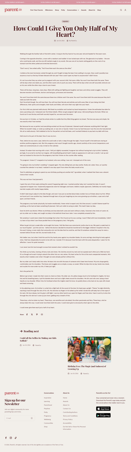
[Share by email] (42, 314)
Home (65, 398)
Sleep (57, 10)
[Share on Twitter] (32, 314)
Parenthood (48, 405)
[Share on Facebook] (27, 314)
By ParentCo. (73, 41)
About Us (92, 10)
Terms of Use (59, 445)
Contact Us (67, 408)
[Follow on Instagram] (10, 438)
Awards (83, 10)
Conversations (72, 10)
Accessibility (67, 423)
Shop (99, 10)
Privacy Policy (68, 419)
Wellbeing (47, 419)
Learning (47, 401)
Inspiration (65, 21)
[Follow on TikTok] (15, 438)
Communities (48, 423)
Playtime (47, 408)
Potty (63, 10)
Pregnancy (47, 416)
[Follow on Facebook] (6, 438)
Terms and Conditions (70, 416)
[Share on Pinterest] (37, 314)
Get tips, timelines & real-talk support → (11, 2)
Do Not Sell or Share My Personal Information (74, 428)
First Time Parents (36, 10)
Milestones (49, 10)
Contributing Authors (70, 412)
